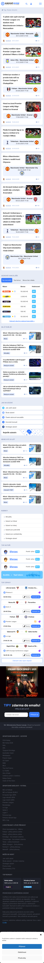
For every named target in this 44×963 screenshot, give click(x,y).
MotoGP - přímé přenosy (11, 849)
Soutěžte (6, 575)
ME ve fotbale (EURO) (10, 792)
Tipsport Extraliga (9, 750)
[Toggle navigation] (40, 3)
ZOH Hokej (6, 740)
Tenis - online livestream (11, 842)
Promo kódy (7, 866)
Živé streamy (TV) (9, 868)
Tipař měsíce (18, 575)
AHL (4, 748)
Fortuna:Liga (7, 815)
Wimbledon (6, 755)
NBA (4, 763)
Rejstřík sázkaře (9, 432)
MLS (4, 765)
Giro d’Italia (6, 773)
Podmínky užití (11, 931)
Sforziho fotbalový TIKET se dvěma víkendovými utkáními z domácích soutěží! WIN (14, 347)
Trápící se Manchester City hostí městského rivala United (12, 248)
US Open (6, 760)
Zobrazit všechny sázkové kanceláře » (22, 321)
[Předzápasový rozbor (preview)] (35, 621)
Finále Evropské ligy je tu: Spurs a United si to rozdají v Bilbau (13, 133)
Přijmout (22, 946)
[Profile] (31, 3)
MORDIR (8, 41)
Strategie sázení (11, 427)
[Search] (26, 3)
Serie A (5, 810)
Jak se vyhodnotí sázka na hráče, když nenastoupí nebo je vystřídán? (15, 389)
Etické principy (21, 931)
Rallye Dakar (7, 778)
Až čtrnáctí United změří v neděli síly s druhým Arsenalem (14, 190)
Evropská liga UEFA (9, 795)
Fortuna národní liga (9, 817)
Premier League (8, 802)
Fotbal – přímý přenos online (12, 832)
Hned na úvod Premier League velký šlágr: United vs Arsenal (12, 106)
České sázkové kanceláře (14, 417)
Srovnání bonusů (11, 422)
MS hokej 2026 (8, 743)
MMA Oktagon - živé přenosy (13, 844)
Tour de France (8, 768)
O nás (5, 922)
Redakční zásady (31, 931)
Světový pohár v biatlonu (11, 776)
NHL (4, 745)
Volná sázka (8, 880)
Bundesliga (6, 805)
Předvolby (22, 958)
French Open (7, 758)
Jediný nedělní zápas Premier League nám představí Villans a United (13, 51)
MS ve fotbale (7, 790)
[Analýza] (40, 592)
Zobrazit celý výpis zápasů (22, 661)
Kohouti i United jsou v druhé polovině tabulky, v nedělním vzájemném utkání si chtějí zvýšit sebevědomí (13, 219)
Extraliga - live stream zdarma (13, 837)
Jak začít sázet (11, 408)
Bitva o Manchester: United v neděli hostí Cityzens (11, 159)
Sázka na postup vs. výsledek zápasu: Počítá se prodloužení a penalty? (14, 374)
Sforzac (14, 551)
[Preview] (35, 621)
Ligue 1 (5, 812)
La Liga (5, 807)
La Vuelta (6, 770)
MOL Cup (6, 820)
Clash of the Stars (9, 781)
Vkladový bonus (29, 880)
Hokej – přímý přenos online (12, 834)
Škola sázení (10, 412)
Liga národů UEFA (9, 797)
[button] (41, 934)
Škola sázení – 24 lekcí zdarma (13, 861)
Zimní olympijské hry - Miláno (13, 829)
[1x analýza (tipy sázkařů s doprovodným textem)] (39, 592)
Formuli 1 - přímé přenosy (11, 847)
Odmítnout (22, 952)
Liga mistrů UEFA (8, 800)
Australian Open (8, 753)
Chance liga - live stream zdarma (14, 839)
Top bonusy (7, 874)
